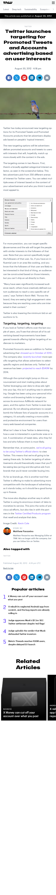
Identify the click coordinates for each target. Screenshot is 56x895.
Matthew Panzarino (23, 531)
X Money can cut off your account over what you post (28, 598)
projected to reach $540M (35, 368)
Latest (6, 9)
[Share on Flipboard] (24, 577)
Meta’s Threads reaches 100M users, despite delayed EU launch (26, 643)
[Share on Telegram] (39, 577)
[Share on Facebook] (9, 577)
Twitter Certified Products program (33, 513)
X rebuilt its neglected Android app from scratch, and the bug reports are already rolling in (29, 609)
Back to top (8, 568)
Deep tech (16, 9)
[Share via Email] (47, 577)
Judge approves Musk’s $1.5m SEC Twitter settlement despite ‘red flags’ (26, 622)
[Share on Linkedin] (32, 577)
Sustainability (30, 9)
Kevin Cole (23, 523)
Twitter (28, 27)
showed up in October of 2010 (36, 353)
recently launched (32, 356)
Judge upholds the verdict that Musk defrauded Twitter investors (26, 632)
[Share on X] (16, 577)
